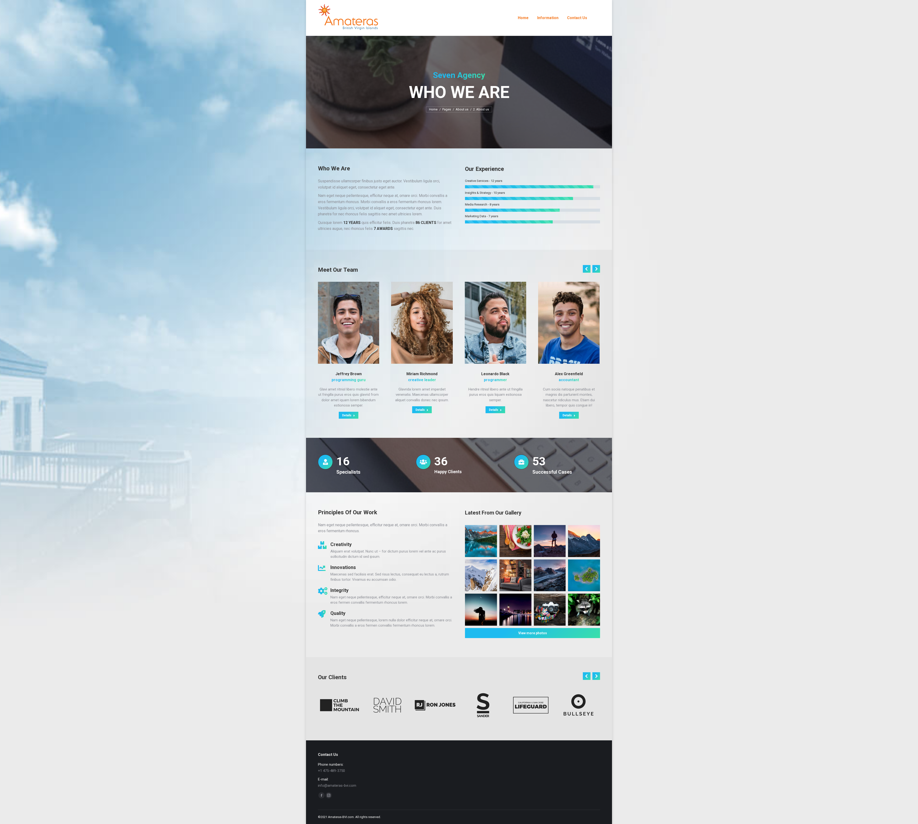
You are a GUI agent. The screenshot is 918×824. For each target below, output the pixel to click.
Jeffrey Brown (348, 374)
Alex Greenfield (569, 374)
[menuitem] (523, 18)
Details (346, 415)
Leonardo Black (495, 374)
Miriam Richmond (421, 374)
